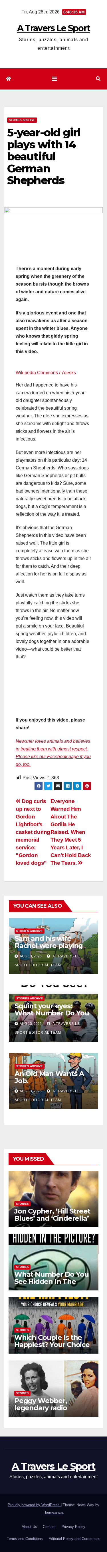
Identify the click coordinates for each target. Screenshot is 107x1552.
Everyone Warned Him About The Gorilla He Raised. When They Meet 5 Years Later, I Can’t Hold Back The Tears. (71, 832)
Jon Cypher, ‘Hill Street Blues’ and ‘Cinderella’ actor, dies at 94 (52, 1218)
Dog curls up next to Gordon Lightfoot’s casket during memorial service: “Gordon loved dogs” (33, 832)
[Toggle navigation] (54, 78)
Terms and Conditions (25, 1539)
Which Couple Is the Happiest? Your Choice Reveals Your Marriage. (52, 1344)
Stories (22, 1203)
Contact (49, 1527)
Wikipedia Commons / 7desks (46, 372)
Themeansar (53, 1512)
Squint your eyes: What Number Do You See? (52, 1013)
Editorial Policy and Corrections (74, 1539)
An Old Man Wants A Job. (49, 1077)
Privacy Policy (73, 1527)
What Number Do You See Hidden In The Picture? (51, 1281)
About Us (29, 1527)
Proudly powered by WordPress (34, 1505)
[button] (98, 78)
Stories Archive (22, 119)
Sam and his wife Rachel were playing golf (49, 945)
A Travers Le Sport (53, 28)
